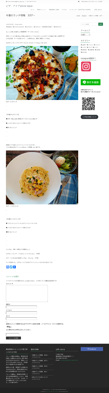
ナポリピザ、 (29, 26)
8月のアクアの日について (40, 377)
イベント (90, 44)
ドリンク (97, 44)
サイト (8, 316)
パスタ (84, 47)
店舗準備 (91, 49)
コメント (9, 283)
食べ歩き (84, 52)
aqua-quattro (19, 24)
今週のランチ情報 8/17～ (40, 360)
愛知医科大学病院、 (48, 26)
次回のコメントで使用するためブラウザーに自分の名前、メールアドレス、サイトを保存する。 (35, 324)
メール (8, 310)
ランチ (90, 47)
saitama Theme (55, 391)
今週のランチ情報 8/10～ (40, 366)
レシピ (96, 47)
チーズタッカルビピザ (19, 26)
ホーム (32, 9)
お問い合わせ (98, 9)
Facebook (92, 349)
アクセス (64, 9)
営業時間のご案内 (54, 9)
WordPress (48, 391)
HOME (78, 15)
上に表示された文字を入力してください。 (19, 330)
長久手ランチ (58, 26)
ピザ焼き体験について (89, 117)
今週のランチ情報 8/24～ (40, 355)
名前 (8, 304)
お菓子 (84, 44)
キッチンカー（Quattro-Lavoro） (80, 9)
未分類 (98, 49)
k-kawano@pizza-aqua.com (17, 1)
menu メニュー (41, 9)
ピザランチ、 (38, 26)
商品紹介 (84, 15)
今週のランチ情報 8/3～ (40, 371)
